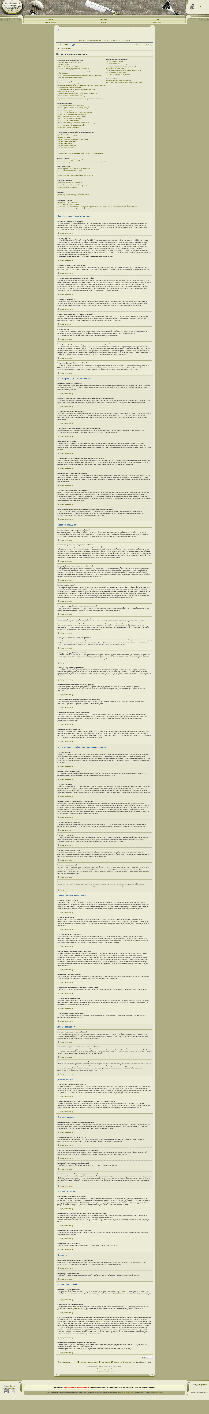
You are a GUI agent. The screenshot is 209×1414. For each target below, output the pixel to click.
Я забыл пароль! (62, 73)
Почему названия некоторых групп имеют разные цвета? (123, 70)
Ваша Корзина (201, 7)
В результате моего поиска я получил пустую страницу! (74, 172)
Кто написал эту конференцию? (67, 202)
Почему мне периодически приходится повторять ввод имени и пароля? (79, 75)
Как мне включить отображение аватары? (70, 95)
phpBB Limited (121, 1292)
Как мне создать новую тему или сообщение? (71, 105)
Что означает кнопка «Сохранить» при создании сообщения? (76, 124)
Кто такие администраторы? (114, 61)
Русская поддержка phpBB (104, 1369)
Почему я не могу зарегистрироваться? (69, 66)
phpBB (59, 449)
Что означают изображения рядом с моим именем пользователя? (77, 93)
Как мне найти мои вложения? (66, 196)
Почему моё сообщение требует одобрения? (71, 125)
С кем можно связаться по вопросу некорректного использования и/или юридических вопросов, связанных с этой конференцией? (97, 206)
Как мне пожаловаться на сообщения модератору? (73, 122)
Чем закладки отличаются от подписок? (69, 182)
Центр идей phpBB (78, 1309)
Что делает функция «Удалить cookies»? (69, 77)
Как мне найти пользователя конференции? (70, 174)
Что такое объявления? (64, 143)
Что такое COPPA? (63, 64)
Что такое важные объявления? (67, 141)
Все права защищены (156, 1392)
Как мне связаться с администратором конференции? (74, 208)
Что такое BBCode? (63, 134)
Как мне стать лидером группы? (116, 68)
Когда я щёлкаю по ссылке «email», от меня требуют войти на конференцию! (80, 99)
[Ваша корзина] (192, 7)
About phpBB (69, 1296)
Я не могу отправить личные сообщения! (118, 80)
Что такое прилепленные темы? (67, 145)
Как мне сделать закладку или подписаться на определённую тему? (78, 184)
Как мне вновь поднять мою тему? (68, 127)
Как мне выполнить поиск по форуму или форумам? (73, 168)
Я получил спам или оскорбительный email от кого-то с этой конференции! (80, 153)
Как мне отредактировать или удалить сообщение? (73, 107)
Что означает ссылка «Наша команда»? (118, 74)
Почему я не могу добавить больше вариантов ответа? (74, 112)
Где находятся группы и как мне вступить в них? (121, 67)
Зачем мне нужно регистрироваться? (69, 62)
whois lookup (97, 1321)
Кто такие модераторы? (113, 63)
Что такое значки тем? (64, 149)
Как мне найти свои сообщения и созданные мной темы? (75, 175)
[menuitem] (68, 44)
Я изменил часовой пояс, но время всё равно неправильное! (76, 89)
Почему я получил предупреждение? (68, 120)
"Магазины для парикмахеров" (125, 1392)
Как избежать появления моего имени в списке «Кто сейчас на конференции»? (81, 85)
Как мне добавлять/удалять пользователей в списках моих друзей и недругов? (81, 162)
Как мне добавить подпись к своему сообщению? (72, 109)
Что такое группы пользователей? (116, 65)
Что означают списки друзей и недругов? (70, 160)
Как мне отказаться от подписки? (67, 187)
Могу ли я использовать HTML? (67, 136)
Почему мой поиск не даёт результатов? (69, 170)
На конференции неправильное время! (69, 87)
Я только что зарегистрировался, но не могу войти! (73, 68)
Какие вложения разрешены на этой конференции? (73, 194)
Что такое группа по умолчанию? (116, 72)
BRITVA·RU (203, 1384)
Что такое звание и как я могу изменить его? (71, 97)
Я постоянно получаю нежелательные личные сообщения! (124, 82)
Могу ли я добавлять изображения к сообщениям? (72, 139)
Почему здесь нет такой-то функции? (69, 204)
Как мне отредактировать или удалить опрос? (71, 114)
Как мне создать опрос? (64, 111)
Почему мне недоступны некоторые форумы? (71, 116)
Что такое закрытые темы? (65, 147)
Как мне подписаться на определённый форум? (72, 186)
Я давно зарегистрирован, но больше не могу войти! (73, 72)
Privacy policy (199, 1385)
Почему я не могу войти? (65, 70)
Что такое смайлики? (63, 137)
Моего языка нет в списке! (65, 91)
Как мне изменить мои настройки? (68, 84)
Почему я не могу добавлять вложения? (69, 118)
